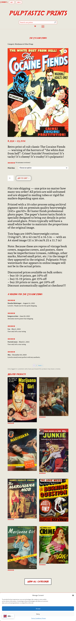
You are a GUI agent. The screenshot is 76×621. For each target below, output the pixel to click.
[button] (73, 595)
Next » (40, 365)
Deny (38, 614)
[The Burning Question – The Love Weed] (53, 500)
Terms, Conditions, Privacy (38, 618)
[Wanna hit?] (22, 450)
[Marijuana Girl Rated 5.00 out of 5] (22, 548)
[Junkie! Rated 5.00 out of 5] (53, 451)
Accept (38, 609)
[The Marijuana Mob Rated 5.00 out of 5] (22, 499)
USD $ (11, 2)
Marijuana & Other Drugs (24, 44)
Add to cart (22, 178)
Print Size (11, 168)
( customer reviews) (22, 162)
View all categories (38, 581)
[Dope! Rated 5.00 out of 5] (53, 545)
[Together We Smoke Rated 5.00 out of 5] (53, 397)
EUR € (19, 2)
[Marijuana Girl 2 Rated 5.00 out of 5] (22, 400)
